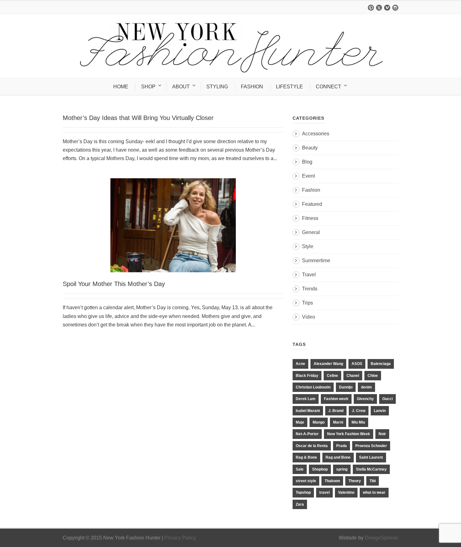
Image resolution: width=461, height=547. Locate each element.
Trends (309, 288)
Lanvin (380, 411)
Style (307, 246)
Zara (300, 504)
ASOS (357, 364)
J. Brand (335, 411)
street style (306, 481)
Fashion (311, 190)
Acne (300, 364)
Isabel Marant (308, 411)
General (311, 232)
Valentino (346, 492)
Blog (307, 161)
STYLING (217, 86)
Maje (300, 422)
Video (308, 317)
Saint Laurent (371, 457)
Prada (341, 446)
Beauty (310, 147)
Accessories (315, 133)
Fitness (310, 218)
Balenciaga (381, 364)
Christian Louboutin (313, 387)
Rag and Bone (338, 457)
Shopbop (320, 469)
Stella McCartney (371, 469)
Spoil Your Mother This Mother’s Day (114, 283)
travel (324, 492)
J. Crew (358, 411)
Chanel (353, 375)
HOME (120, 86)
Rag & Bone (306, 457)
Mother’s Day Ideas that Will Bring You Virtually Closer (138, 117)
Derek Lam (305, 399)
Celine (332, 375)
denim (366, 387)
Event (308, 176)
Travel (309, 274)
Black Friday (307, 375)
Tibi (372, 481)
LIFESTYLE (289, 86)
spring (341, 469)
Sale (300, 469)
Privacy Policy (180, 537)
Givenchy (365, 399)
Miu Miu (358, 422)
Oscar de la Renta (312, 446)
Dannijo (345, 387)
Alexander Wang (328, 364)
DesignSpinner (381, 537)
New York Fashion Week (348, 434)
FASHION (252, 86)
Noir (382, 434)
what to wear (374, 492)
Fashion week (336, 399)
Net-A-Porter (307, 434)
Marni (338, 422)
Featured (312, 204)
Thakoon (332, 481)
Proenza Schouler (371, 446)
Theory (354, 481)
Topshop (303, 492)
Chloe (373, 375)
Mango (319, 422)
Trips (307, 302)
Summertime (316, 260)
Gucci (387, 399)
